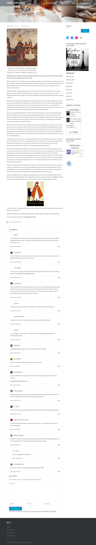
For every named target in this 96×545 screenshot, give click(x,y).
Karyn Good (17, 252)
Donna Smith (17, 283)
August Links (70, 99)
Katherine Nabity (18, 435)
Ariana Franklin (73, 116)
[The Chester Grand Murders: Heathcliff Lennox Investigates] (68, 120)
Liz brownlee (17, 268)
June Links (69, 93)
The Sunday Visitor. (19, 316)
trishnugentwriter (19, 464)
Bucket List (75, 3)
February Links (70, 80)
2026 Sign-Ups (70, 73)
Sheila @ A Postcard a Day (21, 420)
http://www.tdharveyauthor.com (19, 381)
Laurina (16, 330)
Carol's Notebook (16, 3)
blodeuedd (17, 345)
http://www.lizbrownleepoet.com (24, 273)
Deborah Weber (18, 391)
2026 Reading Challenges (50, 3)
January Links (70, 76)
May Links (69, 89)
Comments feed (11, 532)
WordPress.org (11, 535)
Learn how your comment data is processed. (43, 511)
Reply (59, 246)
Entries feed (10, 530)
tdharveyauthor (18, 372)
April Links (69, 86)
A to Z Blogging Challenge (28, 217)
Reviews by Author (64, 3)
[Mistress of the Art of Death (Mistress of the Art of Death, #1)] (68, 113)
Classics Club (84, 3)
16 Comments (26, 26)
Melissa (16, 235)
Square (20, 542)
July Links (68, 96)
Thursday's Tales (18, 222)
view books (81, 156)
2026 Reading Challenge (74, 146)
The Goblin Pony (54, 214)
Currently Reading (74, 110)
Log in (8, 527)
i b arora (16, 303)
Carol (17, 26)
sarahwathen (17, 359)
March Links (69, 83)
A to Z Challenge (11, 222)
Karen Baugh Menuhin (72, 127)
